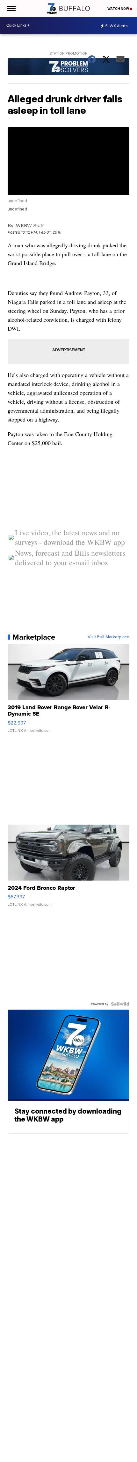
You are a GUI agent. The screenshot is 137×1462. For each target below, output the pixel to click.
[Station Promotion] (68, 67)
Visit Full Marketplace (108, 637)
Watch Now (118, 8)
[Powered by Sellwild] (120, 1004)
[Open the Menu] (11, 8)
